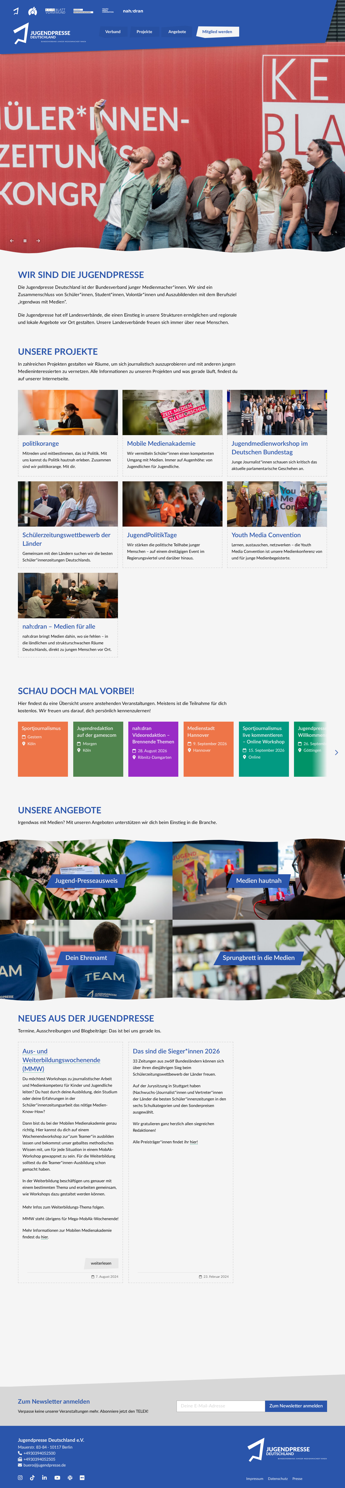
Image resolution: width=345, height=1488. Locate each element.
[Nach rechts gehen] (328, 753)
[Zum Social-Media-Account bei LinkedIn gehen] (45, 1478)
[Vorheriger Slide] (12, 241)
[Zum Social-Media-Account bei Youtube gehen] (58, 1478)
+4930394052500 (39, 1453)
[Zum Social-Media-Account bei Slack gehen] (71, 1478)
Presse (297, 1479)
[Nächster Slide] (38, 241)
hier (44, 1237)
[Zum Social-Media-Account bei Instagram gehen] (21, 1478)
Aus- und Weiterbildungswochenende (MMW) (61, 1060)
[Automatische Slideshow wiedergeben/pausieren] (25, 241)
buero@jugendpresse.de (44, 1465)
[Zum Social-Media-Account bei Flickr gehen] (83, 1478)
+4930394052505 (39, 1459)
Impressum (254, 1479)
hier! (194, 1142)
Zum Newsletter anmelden (296, 1406)
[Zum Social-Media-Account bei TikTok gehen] (33, 1478)
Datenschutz (278, 1479)
